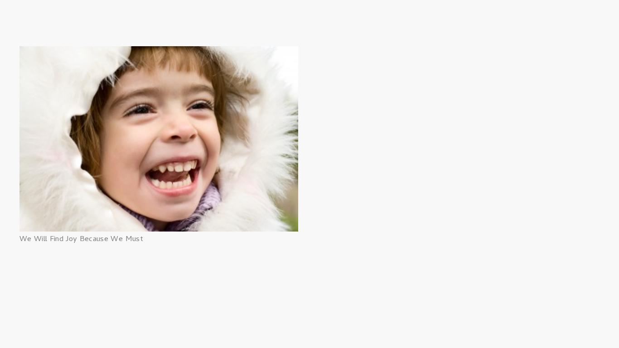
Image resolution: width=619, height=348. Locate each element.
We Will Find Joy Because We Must (81, 239)
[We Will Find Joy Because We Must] (158, 52)
